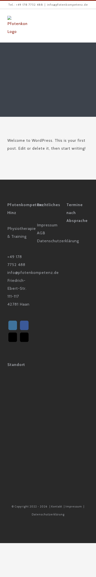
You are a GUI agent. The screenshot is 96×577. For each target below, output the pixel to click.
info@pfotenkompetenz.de (67, 4)
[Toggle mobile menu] (86, 23)
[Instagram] (12, 325)
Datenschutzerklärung (48, 514)
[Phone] (24, 337)
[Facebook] (24, 325)
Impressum (73, 506)
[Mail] (12, 337)
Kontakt (56, 506)
